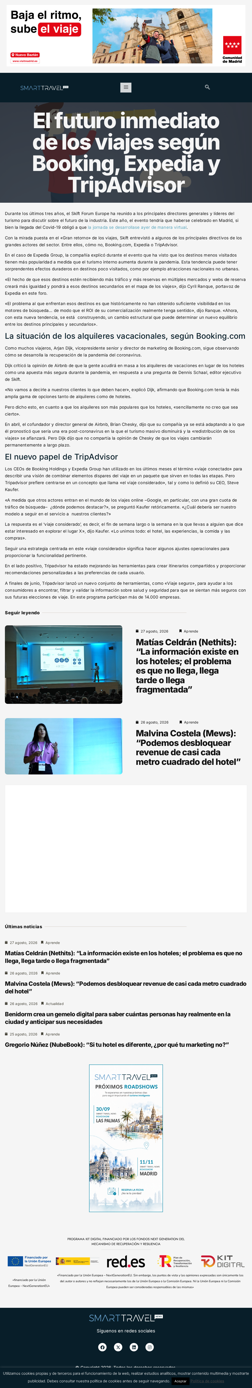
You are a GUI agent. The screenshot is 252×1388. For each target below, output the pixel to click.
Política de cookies (207, 1381)
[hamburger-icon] (125, 88)
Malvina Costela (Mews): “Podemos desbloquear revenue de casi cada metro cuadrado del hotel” (188, 747)
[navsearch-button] (207, 88)
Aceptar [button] (180, 1381)
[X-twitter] (118, 1347)
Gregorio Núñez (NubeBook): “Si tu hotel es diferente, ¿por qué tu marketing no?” (117, 1044)
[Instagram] (149, 1347)
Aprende (191, 631)
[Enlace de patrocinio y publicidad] (126, 36)
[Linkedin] (134, 1347)
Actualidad (55, 1004)
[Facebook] (102, 1347)
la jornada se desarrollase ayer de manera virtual (137, 227)
